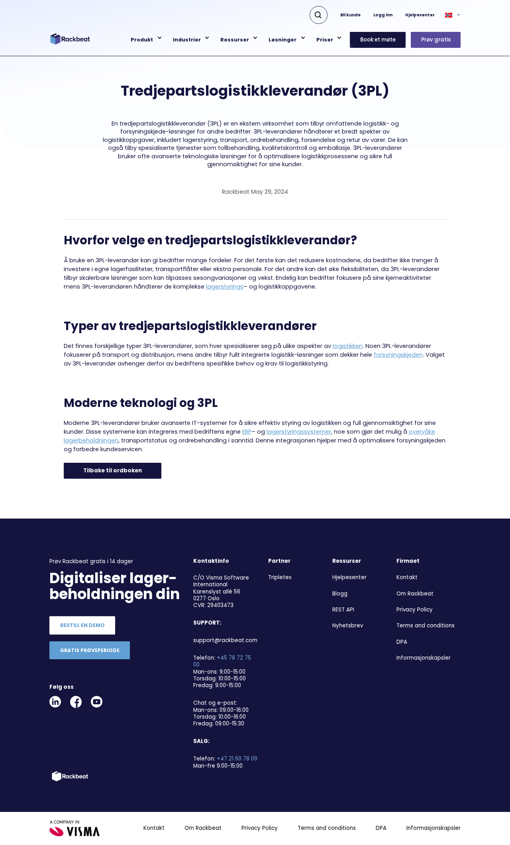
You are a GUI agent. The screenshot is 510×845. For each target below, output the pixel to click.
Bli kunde (350, 15)
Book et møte (378, 39)
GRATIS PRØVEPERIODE (90, 650)
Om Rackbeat (415, 593)
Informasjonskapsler (423, 658)
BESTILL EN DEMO (82, 625)
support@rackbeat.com (225, 640)
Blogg (339, 593)
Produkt (142, 39)
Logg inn (382, 15)
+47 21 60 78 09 (237, 758)
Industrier (187, 39)
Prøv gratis (436, 39)
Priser (324, 39)
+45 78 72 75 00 (222, 661)
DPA (401, 642)
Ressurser (234, 39)
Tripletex (279, 577)
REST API (343, 609)
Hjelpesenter (420, 15)
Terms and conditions (425, 625)
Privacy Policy (414, 609)
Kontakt (407, 577)
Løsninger (282, 39)
